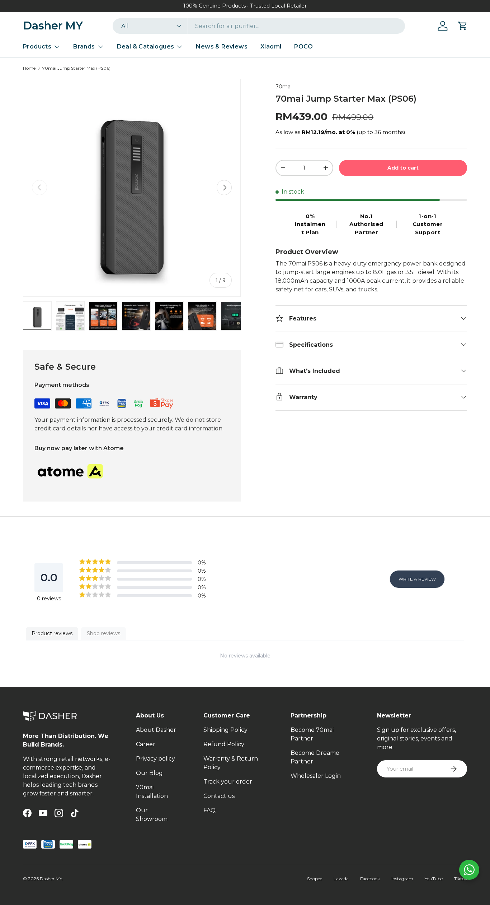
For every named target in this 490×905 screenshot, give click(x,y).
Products (37, 46)
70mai (283, 86)
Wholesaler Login (316, 775)
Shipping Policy (225, 729)
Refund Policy (223, 744)
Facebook (370, 878)
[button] (463, 26)
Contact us (219, 796)
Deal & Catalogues (145, 46)
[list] (131, 187)
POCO (303, 46)
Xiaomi (270, 46)
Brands (84, 46)
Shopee (314, 878)
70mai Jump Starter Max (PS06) (76, 68)
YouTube (434, 878)
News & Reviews (222, 46)
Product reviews (52, 633)
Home (29, 68)
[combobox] (259, 26)
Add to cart (403, 167)
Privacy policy (155, 758)
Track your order (227, 781)
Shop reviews (103, 633)
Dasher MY (51, 878)
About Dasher (156, 729)
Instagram (402, 878)
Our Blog (149, 773)
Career (145, 744)
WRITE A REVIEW (417, 579)
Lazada (341, 878)
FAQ (209, 810)
